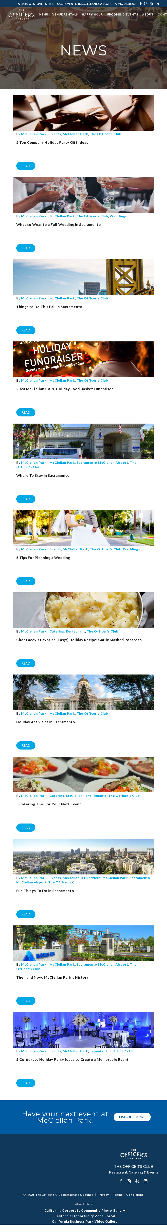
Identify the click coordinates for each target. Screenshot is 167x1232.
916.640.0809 (126, 4)
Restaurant (75, 631)
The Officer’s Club (105, 134)
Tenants (100, 795)
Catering (56, 631)
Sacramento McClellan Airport (102, 462)
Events (55, 134)
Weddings (118, 216)
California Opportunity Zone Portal (84, 1216)
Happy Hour (92, 14)
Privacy (103, 1194)
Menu (43, 14)
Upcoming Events (122, 14)
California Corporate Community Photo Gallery (84, 1210)
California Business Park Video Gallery (85, 1221)
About (148, 14)
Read (26, 166)
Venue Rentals (65, 14)
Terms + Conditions (128, 1194)
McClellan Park (75, 134)
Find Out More (132, 1117)
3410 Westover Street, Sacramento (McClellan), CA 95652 (66, 4)
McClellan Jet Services (82, 878)
